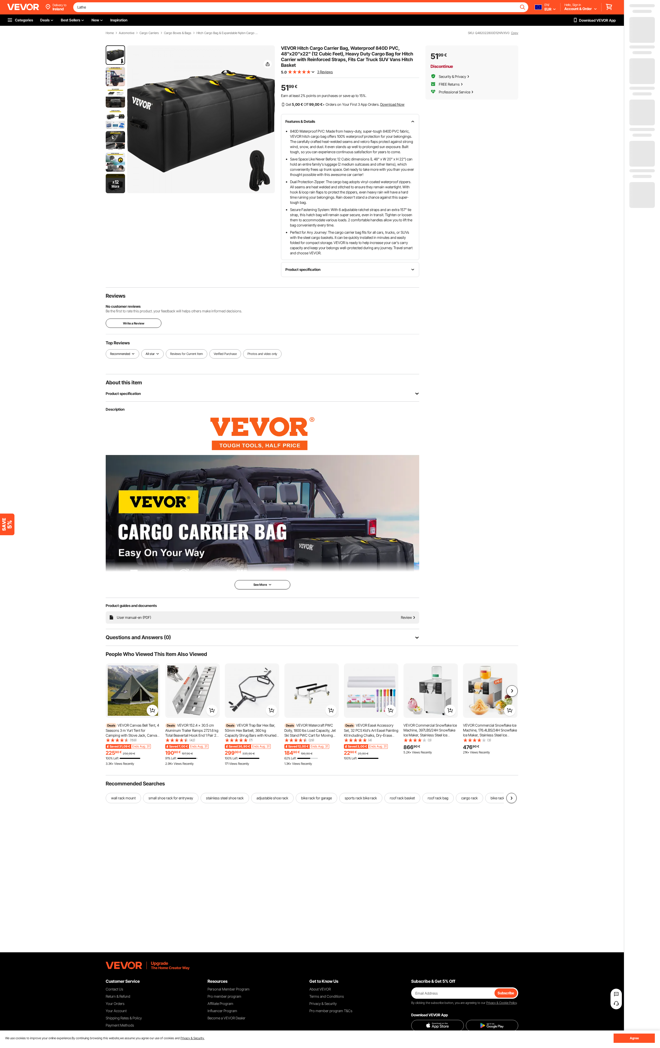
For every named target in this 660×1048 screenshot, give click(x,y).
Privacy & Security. (192, 1038)
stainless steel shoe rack (225, 798)
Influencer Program (222, 1011)
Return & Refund (118, 996)
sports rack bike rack (361, 798)
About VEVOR (320, 989)
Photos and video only (262, 354)
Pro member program (224, 996)
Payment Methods (120, 1025)
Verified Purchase (225, 354)
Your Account (116, 1011)
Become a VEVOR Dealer (226, 1018)
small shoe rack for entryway (170, 798)
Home (110, 33)
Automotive (126, 33)
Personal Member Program (229, 989)
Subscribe (506, 993)
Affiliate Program (220, 1003)
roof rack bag (438, 798)
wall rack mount (123, 798)
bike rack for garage (316, 798)
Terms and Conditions (326, 996)
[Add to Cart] (152, 710)
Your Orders (115, 1003)
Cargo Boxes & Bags (177, 33)
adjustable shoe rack (272, 798)
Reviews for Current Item (186, 354)
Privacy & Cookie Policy (501, 1003)
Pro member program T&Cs (330, 1011)
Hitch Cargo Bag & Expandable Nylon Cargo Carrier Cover (227, 33)
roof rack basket (402, 798)
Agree (634, 1038)
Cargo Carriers (149, 33)
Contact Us (114, 989)
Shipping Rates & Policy (124, 1018)
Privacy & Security (323, 1003)
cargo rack (469, 798)
